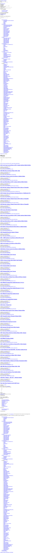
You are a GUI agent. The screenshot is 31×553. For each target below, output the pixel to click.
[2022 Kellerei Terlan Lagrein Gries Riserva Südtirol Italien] (8, 174)
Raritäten (3, 37)
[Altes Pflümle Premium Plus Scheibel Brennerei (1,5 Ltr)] (7, 286)
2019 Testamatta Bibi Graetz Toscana (8, 254)
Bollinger (5, 479)
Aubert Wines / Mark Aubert (7, 69)
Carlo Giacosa (5, 87)
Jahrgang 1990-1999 (6, 42)
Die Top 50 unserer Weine (7, 26)
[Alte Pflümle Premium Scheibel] (4, 336)
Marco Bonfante (6, 119)
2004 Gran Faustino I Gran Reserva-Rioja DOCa (10, 243)
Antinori (5, 68)
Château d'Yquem (6, 88)
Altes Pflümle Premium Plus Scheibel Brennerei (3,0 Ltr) (12, 282)
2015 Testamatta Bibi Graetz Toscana (8, 265)
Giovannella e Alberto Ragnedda (8, 107)
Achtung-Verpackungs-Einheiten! (8, 25)
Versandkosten (8, 168)
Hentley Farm (5, 110)
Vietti (4, 144)
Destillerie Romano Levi (7, 97)
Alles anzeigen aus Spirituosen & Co (8, 44)
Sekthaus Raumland (6, 529)
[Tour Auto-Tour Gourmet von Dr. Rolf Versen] (6, 381)
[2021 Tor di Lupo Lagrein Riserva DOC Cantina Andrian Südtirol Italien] (10, 163)
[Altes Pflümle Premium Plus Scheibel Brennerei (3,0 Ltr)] (7, 280)
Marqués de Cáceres (6, 120)
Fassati (4, 102)
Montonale (5, 122)
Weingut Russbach (6, 150)
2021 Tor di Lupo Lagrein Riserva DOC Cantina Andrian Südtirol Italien (15, 165)
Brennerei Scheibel (6, 83)
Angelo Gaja (5, 67)
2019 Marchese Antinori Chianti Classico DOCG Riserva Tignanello (14, 204)
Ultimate (5, 142)
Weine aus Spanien (6, 35)
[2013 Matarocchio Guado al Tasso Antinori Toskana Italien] (8, 308)
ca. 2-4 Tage (4, 166)
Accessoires (3, 51)
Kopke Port (5, 115)
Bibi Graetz (5, 72)
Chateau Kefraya (6, 90)
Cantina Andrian (6, 85)
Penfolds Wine (5, 124)
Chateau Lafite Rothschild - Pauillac (8, 91)
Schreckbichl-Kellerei (6, 131)
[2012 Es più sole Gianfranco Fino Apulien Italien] (6, 370)
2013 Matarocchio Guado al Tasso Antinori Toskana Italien (12, 310)
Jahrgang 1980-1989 (6, 41)
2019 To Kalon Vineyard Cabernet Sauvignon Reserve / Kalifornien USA (15, 193)
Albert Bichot (5, 65)
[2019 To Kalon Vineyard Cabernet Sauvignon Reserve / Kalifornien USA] (10, 191)
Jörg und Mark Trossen (6, 113)
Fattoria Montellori (6, 500)
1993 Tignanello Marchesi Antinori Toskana (9, 232)
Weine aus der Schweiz (6, 31)
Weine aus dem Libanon (7, 30)
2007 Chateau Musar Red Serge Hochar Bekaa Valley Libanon (13, 332)
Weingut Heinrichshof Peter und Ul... (8, 147)
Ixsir (4, 508)
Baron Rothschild (6, 71)
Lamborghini (5, 117)
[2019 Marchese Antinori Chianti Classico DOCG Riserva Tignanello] (9, 202)
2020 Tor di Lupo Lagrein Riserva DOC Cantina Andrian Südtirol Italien (15, 215)
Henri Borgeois (5, 109)
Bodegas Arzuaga (6, 77)
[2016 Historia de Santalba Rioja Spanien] (5, 297)
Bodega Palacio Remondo (7, 76)
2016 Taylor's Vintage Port (5, 304)
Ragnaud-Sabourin (6, 127)
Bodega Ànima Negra (6, 471)
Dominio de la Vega (6, 98)
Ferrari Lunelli (5, 104)
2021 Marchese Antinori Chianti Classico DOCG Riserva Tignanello (14, 187)
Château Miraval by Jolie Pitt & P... (8, 92)
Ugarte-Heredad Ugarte (7, 141)
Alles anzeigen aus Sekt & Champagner (9, 20)
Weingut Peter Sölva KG (7, 149)
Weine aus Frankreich (6, 32)
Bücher (3, 58)
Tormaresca (5, 139)
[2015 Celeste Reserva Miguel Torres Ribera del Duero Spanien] (8, 275)
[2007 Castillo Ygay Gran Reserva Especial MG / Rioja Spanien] (8, 342)
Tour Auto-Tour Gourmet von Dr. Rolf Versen (9, 383)
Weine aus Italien (6, 33)
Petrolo (4, 125)
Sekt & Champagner (4, 19)
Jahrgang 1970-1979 (6, 40)
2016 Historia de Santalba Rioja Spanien (8, 299)
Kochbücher (5, 59)
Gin (4, 47)
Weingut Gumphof (6, 146)
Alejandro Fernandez (6, 66)
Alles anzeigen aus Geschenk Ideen (8, 61)
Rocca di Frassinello (6, 128)
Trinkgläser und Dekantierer (7, 54)
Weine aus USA (6, 36)
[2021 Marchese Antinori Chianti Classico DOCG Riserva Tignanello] (9, 185)
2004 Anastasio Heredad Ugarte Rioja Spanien (9, 327)
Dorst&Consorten (6, 99)
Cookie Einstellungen (4, 406)
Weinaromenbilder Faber (7, 56)
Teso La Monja (5, 138)
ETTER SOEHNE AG (6, 100)
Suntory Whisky (6, 133)
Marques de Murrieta (6, 121)
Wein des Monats (4, 550)
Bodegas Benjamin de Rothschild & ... (8, 78)
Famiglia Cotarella (6, 101)
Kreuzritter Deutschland (7, 116)
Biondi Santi (5, 73)
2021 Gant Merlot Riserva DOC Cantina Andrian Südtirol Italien (13, 181)
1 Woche (4, 228)
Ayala (4, 70)
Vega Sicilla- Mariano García (7, 143)
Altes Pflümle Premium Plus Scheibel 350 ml (9, 293)
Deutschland (5, 21)
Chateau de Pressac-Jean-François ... (8, 89)
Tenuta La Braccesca (6, 137)
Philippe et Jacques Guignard (7, 126)
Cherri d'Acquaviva (6, 95)
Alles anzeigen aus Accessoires (7, 52)
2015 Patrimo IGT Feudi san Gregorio (8, 321)
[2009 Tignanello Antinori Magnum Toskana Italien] (7, 314)
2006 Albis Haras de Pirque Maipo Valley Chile (10, 366)
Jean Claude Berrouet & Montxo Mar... (9, 112)
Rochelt (5, 49)
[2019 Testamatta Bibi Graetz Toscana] (5, 252)
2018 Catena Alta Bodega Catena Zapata (8, 209)
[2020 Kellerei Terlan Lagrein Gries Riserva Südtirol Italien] (8, 247)
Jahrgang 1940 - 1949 (6, 38)
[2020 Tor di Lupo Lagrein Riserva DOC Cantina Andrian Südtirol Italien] (10, 213)
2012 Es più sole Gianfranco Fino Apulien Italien (10, 371)
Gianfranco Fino (6, 106)
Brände (4, 45)
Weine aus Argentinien (6, 28)
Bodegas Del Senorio (6, 79)
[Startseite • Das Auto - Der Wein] (3, 0)
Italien (4, 22)
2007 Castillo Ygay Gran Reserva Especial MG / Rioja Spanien (13, 343)
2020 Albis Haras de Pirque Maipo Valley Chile (10, 170)
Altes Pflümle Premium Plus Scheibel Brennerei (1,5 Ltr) (12, 288)
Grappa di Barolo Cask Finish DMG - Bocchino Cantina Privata (13, 349)
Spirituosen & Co (4, 43)
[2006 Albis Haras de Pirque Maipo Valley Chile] (6, 364)
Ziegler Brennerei (6, 152)
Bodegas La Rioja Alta (6, 80)
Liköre (4, 48)
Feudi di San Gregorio (6, 105)
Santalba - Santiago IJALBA (7, 130)
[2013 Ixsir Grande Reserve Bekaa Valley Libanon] (7, 353)
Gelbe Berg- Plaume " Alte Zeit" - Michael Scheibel (11, 377)
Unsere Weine (4, 421)
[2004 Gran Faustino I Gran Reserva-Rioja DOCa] (7, 241)
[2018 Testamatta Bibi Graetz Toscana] (5, 269)
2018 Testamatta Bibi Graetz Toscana (8, 271)
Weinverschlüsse (6, 57)
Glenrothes (5, 108)
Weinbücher (5, 60)
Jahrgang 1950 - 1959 (6, 39)
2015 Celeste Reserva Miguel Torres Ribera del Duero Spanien (13, 276)
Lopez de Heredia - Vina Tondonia (8, 118)
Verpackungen (5, 55)
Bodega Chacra (6, 75)
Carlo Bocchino (6, 86)
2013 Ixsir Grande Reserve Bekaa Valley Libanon (10, 355)
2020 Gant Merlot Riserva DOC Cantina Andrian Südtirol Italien (13, 221)
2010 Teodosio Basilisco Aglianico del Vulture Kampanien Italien (13, 360)
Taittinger (5, 134)
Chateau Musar (5, 93)
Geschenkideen (5, 62)
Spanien (5, 23)
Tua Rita (5, 140)
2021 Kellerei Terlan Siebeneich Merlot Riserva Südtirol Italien (13, 226)
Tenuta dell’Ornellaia (6, 135)
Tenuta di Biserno (6, 136)
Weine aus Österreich (6, 34)
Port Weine (5, 27)
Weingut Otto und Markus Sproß (8, 148)
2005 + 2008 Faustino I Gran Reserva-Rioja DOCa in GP (12, 237)
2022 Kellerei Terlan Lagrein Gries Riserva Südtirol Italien (12, 176)
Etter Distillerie (5, 46)
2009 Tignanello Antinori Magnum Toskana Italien (10, 316)
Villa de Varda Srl (6, 145)
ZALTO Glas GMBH (6, 151)
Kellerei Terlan (5, 114)
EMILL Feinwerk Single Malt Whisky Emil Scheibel (11, 260)
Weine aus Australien (6, 29)
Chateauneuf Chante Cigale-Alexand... (8, 94)
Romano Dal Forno (6, 129)
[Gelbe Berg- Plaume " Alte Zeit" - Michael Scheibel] (7, 375)
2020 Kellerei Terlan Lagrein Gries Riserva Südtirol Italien (12, 248)
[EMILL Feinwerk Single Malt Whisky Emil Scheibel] (7, 258)
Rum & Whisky (6, 50)
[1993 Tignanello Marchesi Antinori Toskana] (6, 230)
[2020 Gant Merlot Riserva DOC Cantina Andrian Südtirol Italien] (8, 219)
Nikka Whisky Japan (6, 123)
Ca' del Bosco (5, 84)
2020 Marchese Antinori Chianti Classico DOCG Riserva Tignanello (14, 198)
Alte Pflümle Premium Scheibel (6, 338)
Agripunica (5, 64)
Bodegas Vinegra (6, 81)
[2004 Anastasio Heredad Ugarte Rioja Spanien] (6, 325)
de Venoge (5, 96)
